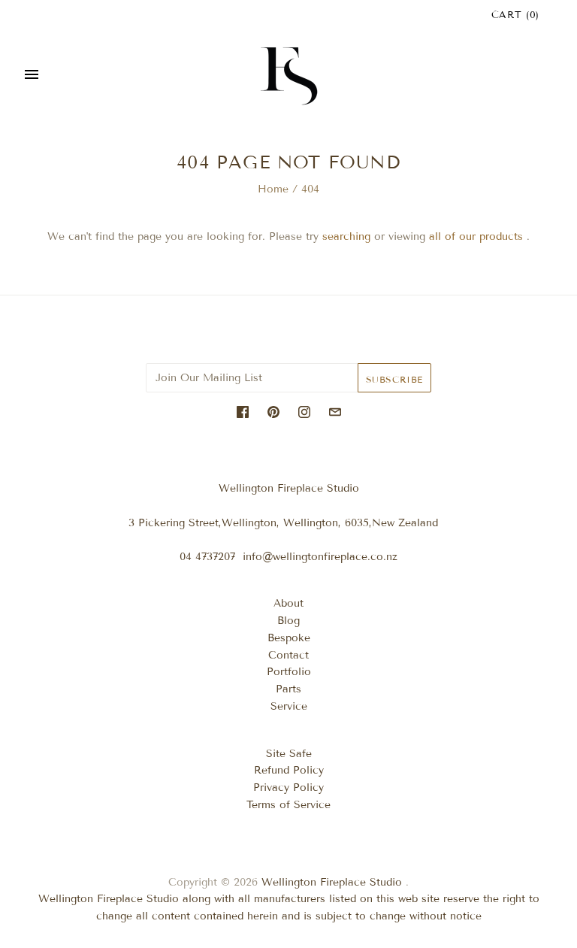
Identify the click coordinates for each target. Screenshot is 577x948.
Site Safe (289, 753)
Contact (288, 655)
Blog (288, 620)
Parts (288, 689)
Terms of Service (288, 804)
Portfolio (289, 671)
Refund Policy (289, 770)
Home (273, 189)
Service (288, 706)
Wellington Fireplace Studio (331, 882)
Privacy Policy (288, 787)
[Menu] (32, 76)
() (515, 15)
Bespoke (288, 637)
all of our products (476, 236)
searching (346, 236)
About (288, 603)
